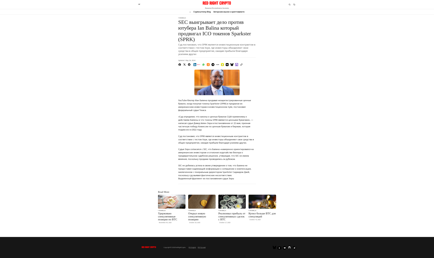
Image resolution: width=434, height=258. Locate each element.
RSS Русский (202, 247)
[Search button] (289, 4)
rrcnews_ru (182, 17)
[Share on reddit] (189, 64)
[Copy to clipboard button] (241, 64)
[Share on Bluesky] (232, 64)
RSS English (192, 247)
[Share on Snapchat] (222, 64)
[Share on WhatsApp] (203, 64)
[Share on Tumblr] (217, 64)
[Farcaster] (289, 247)
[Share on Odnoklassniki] (208, 64)
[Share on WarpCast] (236, 64)
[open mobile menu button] (139, 4)
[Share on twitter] (184, 64)
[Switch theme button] (294, 4)
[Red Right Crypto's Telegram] (284, 248)
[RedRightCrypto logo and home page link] (149, 247)
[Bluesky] (275, 247)
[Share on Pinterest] (198, 64)
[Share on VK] (227, 64)
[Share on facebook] (180, 64)
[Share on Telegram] (213, 64)
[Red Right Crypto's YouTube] (279, 248)
